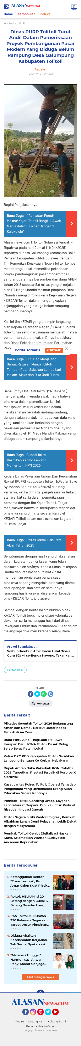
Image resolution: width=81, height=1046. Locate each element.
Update (55, 350)
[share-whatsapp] (44, 694)
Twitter (50, 1017)
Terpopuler (26, 14)
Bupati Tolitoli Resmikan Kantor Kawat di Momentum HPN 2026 (27, 460)
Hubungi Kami (57, 1021)
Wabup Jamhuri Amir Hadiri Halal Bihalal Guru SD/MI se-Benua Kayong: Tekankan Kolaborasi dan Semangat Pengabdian (39, 653)
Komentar (42, 703)
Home (8, 14)
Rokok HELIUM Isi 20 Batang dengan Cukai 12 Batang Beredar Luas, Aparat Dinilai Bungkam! (29, 900)
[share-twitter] (37, 694)
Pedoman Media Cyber (40, 1026)
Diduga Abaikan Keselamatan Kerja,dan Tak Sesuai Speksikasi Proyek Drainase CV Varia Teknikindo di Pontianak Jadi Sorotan (28, 940)
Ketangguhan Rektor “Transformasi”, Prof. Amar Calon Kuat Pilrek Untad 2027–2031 (28, 881)
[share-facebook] (30, 694)
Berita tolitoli (15, 669)
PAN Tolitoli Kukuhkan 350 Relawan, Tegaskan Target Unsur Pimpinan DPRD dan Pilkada (29, 920)
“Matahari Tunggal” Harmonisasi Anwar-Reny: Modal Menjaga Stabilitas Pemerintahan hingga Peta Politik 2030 (29, 959)
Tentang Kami (36, 1021)
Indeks (45, 14)
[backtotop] (40, 993)
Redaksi (20, 1021)
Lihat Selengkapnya (39, 977)
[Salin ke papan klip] (50, 694)
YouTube (58, 1017)
